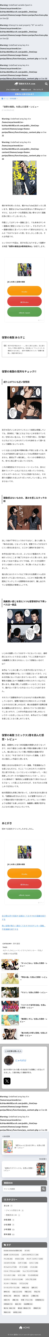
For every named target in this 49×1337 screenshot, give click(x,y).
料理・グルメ (26, 1300)
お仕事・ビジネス (11, 1255)
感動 (15, 1300)
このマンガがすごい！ (30, 1255)
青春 (7, 1312)
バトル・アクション (12, 1271)
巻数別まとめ (26, 89)
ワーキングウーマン (11, 1287)
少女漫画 (9, 1224)
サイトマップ (38, 89)
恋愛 (7, 1300)
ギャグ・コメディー (35, 1259)
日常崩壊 (39, 1300)
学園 (28, 1292)
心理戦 (34, 1296)
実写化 (7, 1296)
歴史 (18, 1304)
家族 (17, 1296)
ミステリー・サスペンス (13, 1279)
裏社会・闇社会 (24, 1308)
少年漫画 (9, 1229)
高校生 (17, 1312)
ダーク (6, 950)
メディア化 (31, 1279)
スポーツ (22, 1263)
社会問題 (14, 954)
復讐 (6, 954)
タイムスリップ (10, 1267)
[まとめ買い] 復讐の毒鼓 (16, 282)
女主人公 (17, 1292)
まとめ (8, 1205)
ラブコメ (23, 1283)
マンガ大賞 (33, 1275)
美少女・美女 (9, 1308)
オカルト (19, 1259)
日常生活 (8, 1304)
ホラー (21, 1275)
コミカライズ (9, 1263)
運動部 (37, 1308)
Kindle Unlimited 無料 (13, 1250)
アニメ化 (8, 1259)
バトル (33, 1267)
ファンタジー (9, 1275)
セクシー (33, 1263)
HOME (26, 1327)
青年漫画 (16, 944)
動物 (7, 1292)
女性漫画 (9, 1219)
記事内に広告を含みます (24, 94)
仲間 (25, 1287)
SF (27, 1250)
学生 (37, 1292)
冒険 (34, 1287)
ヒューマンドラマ (19, 950)
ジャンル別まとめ (12, 89)
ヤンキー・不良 (35, 950)
